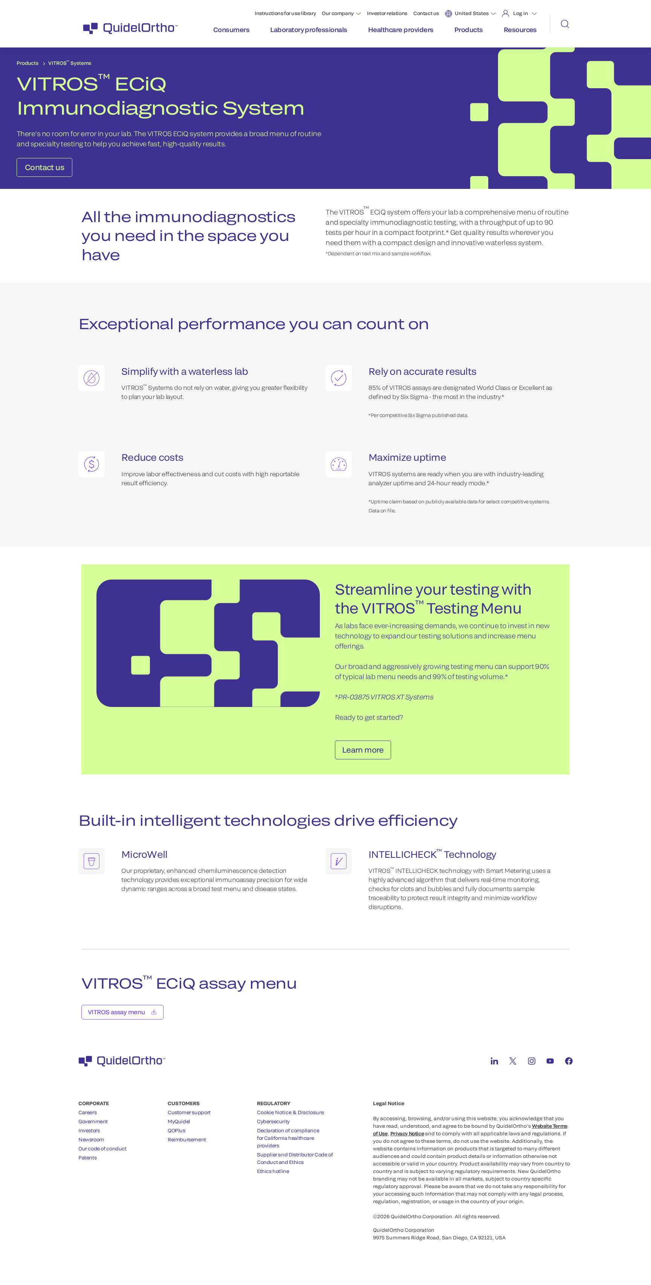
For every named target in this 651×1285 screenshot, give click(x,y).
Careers (87, 1112)
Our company (338, 13)
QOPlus (176, 1130)
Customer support (189, 1112)
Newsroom (91, 1139)
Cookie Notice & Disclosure (290, 1112)
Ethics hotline (273, 1171)
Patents (87, 1158)
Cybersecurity (273, 1121)
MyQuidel (179, 1121)
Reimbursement (187, 1139)
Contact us (426, 13)
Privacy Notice (407, 1133)
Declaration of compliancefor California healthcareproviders (288, 1138)
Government (93, 1121)
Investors (89, 1130)
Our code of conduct (102, 1148)
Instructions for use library (285, 13)
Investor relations (387, 13)
